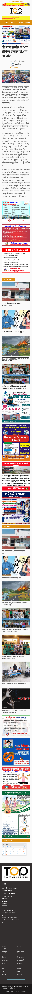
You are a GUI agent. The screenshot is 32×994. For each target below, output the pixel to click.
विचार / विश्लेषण (21, 957)
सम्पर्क (12, 991)
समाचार (13, 22)
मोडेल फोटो (20, 974)
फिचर (3, 963)
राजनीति (20, 22)
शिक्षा (3, 968)
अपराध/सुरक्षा (5, 960)
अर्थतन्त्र (27, 22)
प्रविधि (18, 949)
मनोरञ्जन (19, 968)
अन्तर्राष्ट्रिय (4, 952)
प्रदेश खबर (4, 957)
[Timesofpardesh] (16, 406)
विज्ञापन (17, 991)
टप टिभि (19, 971)
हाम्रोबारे (7, 991)
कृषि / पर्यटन (20, 952)
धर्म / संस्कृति (20, 960)
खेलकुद (4, 974)
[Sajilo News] (16, 726)
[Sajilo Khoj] (16, 5)
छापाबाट (19, 963)
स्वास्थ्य (3, 971)
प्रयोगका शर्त (24, 991)
